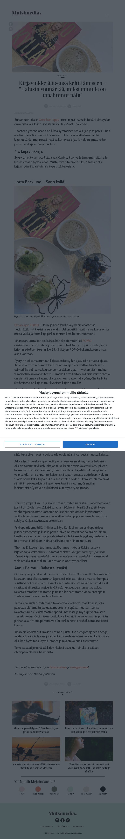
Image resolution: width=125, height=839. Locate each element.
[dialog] (62, 420)
